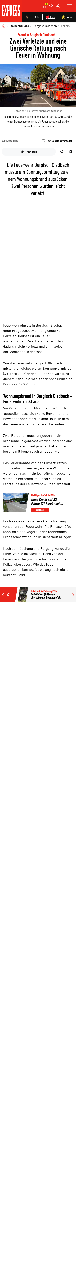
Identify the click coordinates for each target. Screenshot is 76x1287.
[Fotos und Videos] (51, 6)
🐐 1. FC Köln (32, 17)
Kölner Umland (20, 26)
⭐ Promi (66, 17)
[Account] (58, 6)
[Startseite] (4, 26)
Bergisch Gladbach (45, 26)
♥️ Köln (50, 17)
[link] (11, 11)
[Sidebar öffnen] (69, 5)
